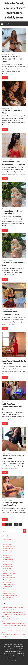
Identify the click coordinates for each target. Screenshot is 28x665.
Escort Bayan (7, 553)
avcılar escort (20, 653)
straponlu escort (8, 597)
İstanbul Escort (7, 575)
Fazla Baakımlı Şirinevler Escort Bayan (14, 623)
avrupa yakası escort (10, 649)
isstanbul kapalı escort (9, 573)
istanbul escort (9, 644)
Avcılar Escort (7, 539)
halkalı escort (7, 646)
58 (16, 524)
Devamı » (5, 78)
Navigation (7, 24)
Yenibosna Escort (8, 600)
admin (12, 54)
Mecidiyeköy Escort (8, 580)
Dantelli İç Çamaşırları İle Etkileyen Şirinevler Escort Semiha (12, 58)
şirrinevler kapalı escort (10, 593)
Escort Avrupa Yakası (9, 548)
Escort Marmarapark (9, 559)
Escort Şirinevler (7, 564)
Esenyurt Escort (7, 568)
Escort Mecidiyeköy (8, 562)
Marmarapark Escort (9, 577)
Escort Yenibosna (8, 566)
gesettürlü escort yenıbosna (11, 571)
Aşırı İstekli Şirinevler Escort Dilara (13, 612)
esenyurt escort (12, 653)
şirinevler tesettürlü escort (10, 591)
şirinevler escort (13, 651)
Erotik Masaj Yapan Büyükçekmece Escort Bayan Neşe (12, 406)
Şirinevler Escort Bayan (9, 589)
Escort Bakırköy (7, 551)
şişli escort (15, 646)
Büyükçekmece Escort (9, 546)
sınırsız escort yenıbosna (10, 595)
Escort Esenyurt (7, 557)
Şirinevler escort (7, 586)
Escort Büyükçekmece (9, 555)
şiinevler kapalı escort (9, 584)
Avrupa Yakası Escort (9, 542)
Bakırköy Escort (7, 544)
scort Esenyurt (7, 582)
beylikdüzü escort (18, 644)
